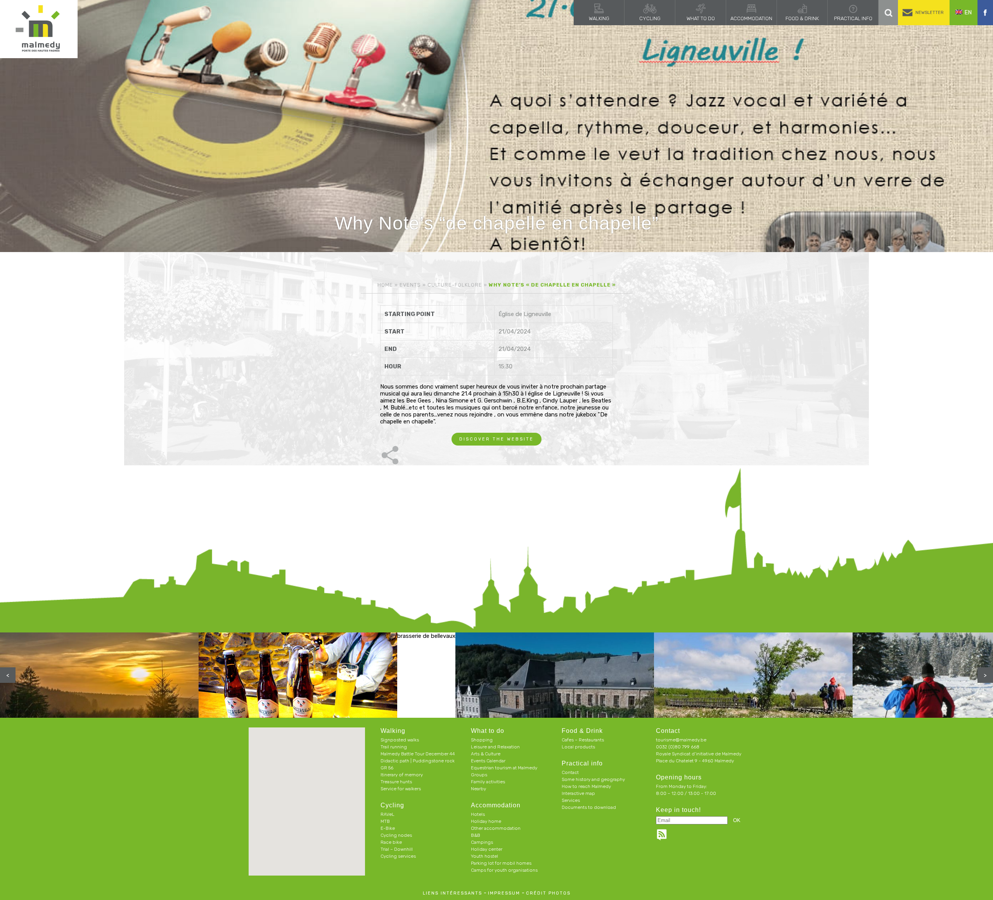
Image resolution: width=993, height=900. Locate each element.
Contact (570, 772)
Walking (599, 18)
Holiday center (486, 849)
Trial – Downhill (397, 849)
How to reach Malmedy (586, 786)
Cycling (650, 18)
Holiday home (486, 821)
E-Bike (388, 828)
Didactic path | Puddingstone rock (418, 761)
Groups (479, 774)
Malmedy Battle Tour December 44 (418, 754)
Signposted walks (400, 740)
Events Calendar (488, 761)
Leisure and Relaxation (495, 747)
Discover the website (496, 439)
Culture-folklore (454, 285)
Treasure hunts (396, 781)
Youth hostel (484, 856)
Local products (578, 747)
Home (385, 285)
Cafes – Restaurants (583, 740)
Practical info (853, 18)
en (968, 12)
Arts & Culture (485, 754)
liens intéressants (452, 893)
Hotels (478, 814)
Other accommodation (496, 828)
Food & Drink (802, 18)
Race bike (391, 842)
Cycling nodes (396, 835)
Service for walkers (401, 788)
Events (410, 285)
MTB (385, 821)
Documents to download (589, 807)
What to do (701, 18)
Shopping (482, 740)
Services (571, 800)
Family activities (488, 781)
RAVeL (387, 814)
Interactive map (578, 793)
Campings (482, 842)
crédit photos (548, 893)
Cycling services (398, 856)
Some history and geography (593, 779)
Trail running (394, 747)
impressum (504, 893)
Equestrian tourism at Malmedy (504, 767)
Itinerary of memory (402, 774)
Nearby (478, 788)
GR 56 (387, 767)
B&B (475, 835)
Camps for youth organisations (504, 870)
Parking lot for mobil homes (501, 863)
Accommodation (751, 18)
